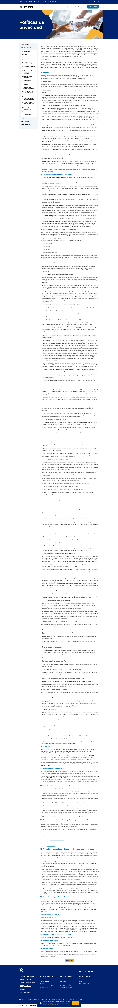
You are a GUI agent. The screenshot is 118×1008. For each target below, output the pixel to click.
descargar (69, 960)
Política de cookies (25, 124)
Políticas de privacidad (33, 999)
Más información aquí (55, 1004)
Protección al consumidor (66, 987)
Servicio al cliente (79, 6)
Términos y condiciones (26, 118)
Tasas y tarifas (63, 981)
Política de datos (25, 44)
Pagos (80, 981)
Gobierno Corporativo (45, 981)
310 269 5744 (25, 992)
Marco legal (42, 983)
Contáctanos (39, 1)
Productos (69, 6)
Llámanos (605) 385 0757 (26, 1)
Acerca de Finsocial (94, 1)
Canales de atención (84, 978)
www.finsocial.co (51, 846)
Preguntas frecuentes (84, 983)
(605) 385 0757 (25, 979)
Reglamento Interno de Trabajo (47, 985)
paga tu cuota (93, 6)
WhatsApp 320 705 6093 (51, 1)
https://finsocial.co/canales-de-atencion (50, 914)
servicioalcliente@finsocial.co (57, 840)
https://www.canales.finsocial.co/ (48, 917)
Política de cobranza (26, 127)
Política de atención (25, 121)
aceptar (75, 1003)
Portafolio (62, 978)
